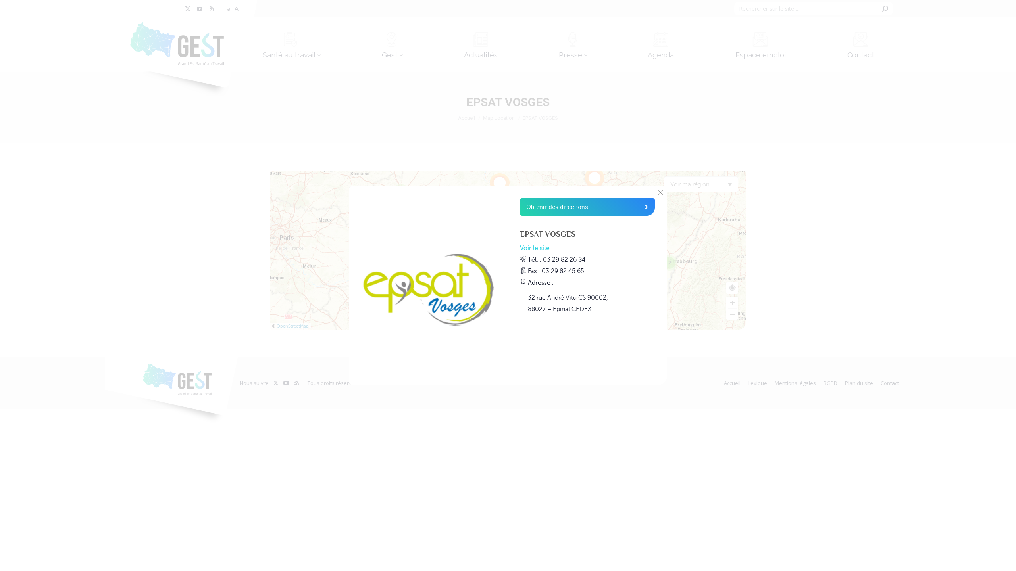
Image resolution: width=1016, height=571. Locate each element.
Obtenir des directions (557, 207)
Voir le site (535, 248)
